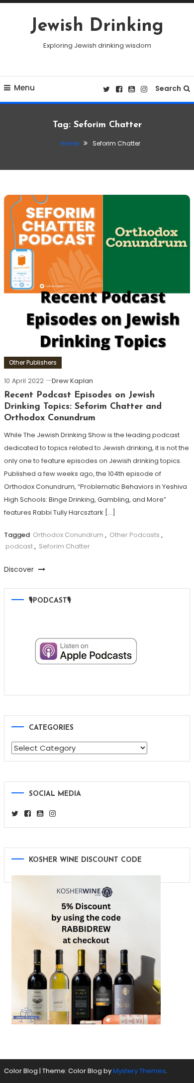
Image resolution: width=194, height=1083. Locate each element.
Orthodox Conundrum (68, 535)
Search (168, 88)
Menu (24, 87)
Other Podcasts (134, 535)
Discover (20, 569)
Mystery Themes (139, 1071)
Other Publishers (33, 362)
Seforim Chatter (64, 546)
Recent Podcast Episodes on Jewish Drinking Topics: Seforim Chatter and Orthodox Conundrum (83, 407)
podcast (19, 546)
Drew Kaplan (72, 381)
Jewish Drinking (97, 26)
